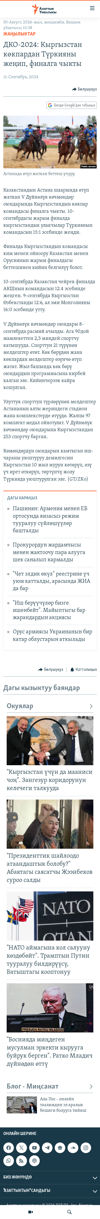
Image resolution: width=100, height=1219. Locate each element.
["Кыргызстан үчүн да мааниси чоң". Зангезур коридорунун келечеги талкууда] (50, 740)
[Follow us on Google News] (60, 1147)
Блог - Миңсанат (33, 1087)
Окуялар (20, 706)
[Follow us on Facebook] (8, 1147)
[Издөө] (69, 1212)
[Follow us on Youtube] (34, 1147)
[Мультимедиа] (30, 1212)
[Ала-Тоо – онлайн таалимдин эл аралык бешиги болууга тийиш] (22, 1104)
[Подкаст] (34, 1160)
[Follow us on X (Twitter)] (21, 1147)
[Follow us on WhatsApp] (8, 1160)
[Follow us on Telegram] (47, 1147)
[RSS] (21, 1160)
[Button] (84, 89)
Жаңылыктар (19, 34)
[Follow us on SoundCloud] (73, 1147)
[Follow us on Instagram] (86, 1147)
